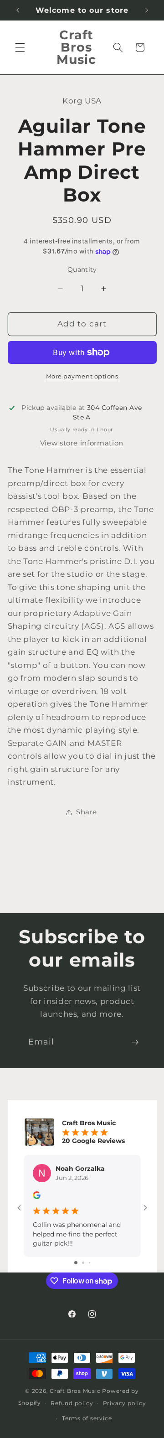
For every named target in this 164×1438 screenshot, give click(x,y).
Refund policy (72, 1403)
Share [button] (86, 811)
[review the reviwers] (37, 1197)
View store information (82, 443)
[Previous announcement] (18, 10)
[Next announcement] (147, 10)
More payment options (82, 376)
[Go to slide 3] (89, 1262)
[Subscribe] (135, 1042)
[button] (20, 47)
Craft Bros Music (75, 1390)
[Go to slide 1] (75, 1262)
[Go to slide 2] (83, 1263)
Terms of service (87, 1418)
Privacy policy (124, 1403)
